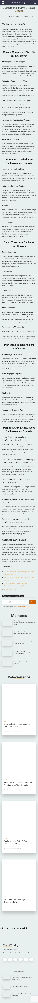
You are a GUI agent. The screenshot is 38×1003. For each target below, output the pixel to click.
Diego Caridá (15, 17)
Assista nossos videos (11, 589)
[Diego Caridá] (6, 16)
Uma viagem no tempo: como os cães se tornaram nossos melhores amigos (24, 622)
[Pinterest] (15, 959)
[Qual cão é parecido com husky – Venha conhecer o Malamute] (7, 633)
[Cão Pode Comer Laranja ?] (6, 986)
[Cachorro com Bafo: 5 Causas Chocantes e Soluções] (19, 818)
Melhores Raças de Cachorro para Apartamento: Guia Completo (18, 783)
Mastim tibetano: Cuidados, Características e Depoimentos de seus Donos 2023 (22, 977)
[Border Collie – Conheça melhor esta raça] (7, 663)
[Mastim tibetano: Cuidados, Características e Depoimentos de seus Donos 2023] (6, 977)
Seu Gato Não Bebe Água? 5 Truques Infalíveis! (16, 900)
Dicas (5, 721)
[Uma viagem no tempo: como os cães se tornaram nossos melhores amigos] (7, 623)
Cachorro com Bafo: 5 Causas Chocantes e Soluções (17, 842)
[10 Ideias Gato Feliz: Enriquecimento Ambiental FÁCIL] (6, 995)
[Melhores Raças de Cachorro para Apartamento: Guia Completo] (19, 759)
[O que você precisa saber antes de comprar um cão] (7, 643)
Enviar (33, 602)
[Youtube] (31, 959)
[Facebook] (5, 959)
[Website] (26, 959)
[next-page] (21, 917)
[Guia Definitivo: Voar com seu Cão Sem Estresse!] (19, 701)
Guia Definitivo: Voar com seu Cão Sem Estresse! (17, 725)
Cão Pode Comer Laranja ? (20, 986)
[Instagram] (10, 959)
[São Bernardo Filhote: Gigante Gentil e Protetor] (7, 653)
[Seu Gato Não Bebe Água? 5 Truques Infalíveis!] (19, 876)
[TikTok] (21, 959)
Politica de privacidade (19, 606)
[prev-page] (17, 917)
